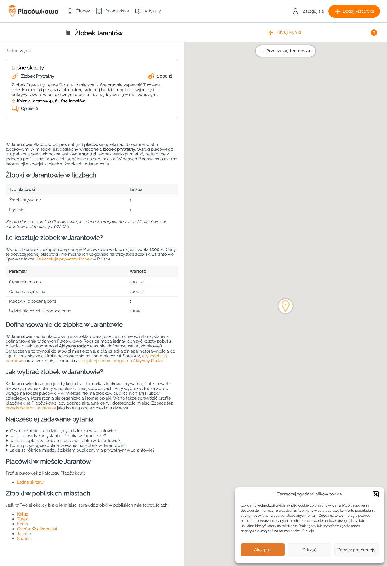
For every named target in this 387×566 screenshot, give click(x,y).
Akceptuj (262, 549)
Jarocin (24, 533)
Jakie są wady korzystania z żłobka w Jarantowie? (58, 435)
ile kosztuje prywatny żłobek (64, 259)
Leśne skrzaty (28, 68)
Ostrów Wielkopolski (37, 528)
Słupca (24, 538)
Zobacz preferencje (356, 549)
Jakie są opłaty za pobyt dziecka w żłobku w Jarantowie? (65, 440)
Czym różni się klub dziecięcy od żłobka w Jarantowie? (63, 430)
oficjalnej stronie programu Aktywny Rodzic (122, 360)
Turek (22, 519)
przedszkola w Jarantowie (31, 408)
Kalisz (22, 514)
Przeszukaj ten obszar (289, 51)
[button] (376, 494)
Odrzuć (309, 549)
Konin (22, 523)
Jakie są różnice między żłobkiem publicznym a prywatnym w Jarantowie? (82, 450)
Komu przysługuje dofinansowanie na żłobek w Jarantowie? (68, 445)
